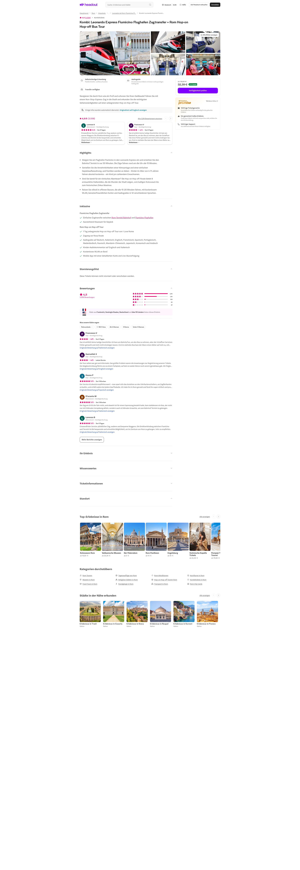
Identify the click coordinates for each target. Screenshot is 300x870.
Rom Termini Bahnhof (121, 217)
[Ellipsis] (109, 14)
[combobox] (129, 4)
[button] (115, 53)
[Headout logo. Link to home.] (89, 4)
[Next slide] (170, 118)
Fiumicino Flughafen (144, 217)
